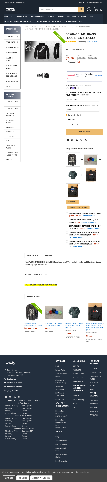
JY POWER (94, 415)
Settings (9, 477)
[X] (81, 140)
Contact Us (59, 399)
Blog (57, 437)
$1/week (98, 75)
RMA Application (37, 16)
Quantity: (70, 120)
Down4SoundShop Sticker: (82, 105)
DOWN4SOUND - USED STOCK (12, 153)
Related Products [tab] (34, 296)
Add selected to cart (78, 207)
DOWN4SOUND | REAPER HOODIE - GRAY (85, 213)
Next (102, 323)
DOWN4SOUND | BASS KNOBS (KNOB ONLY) (53, 324)
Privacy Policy (60, 370)
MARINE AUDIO (9, 59)
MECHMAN (10, 127)
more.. (92, 389)
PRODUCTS (10, 42)
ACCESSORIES (11, 53)
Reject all (23, 477)
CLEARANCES (21, 16)
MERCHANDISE (12, 81)
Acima (75, 403)
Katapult (76, 396)
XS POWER (10, 132)
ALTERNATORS (11, 47)
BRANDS (9, 37)
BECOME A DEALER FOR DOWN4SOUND (61, 413)
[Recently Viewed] (89, 9)
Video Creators (61, 441)
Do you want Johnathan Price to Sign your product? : (83, 94)
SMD (8, 141)
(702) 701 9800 (12, 391)
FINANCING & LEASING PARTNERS (18, 22)
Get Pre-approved (72, 79)
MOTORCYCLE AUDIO (11, 67)
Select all (72, 202)
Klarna (75, 407)
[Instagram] (19, 397)
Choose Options (89, 216)
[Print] (77, 140)
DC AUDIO (10, 136)
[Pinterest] (86, 140)
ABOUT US (8, 16)
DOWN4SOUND (12, 109)
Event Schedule (61, 444)
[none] (43, 51)
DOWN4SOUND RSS (74, 22)
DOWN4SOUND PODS (12, 103)
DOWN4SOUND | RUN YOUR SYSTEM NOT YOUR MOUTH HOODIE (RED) (94, 326)
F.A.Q (57, 366)
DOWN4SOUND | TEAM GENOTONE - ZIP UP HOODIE (74, 325)
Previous (25, 323)
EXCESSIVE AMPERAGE (10, 114)
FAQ (91, 16)
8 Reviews (47, 255)
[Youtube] (10, 397)
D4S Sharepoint (61, 461)
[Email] (72, 140)
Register (99, 2)
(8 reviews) (82, 42)
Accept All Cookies (41, 477)
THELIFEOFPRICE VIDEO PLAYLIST (48, 22)
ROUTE (51, 16)
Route (8, 87)
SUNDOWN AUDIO (10, 121)
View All (9, 159)
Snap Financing (78, 400)
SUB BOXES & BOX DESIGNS (11, 75)
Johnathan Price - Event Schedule (72, 16)
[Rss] (15, 397)
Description (32, 255)
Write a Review (92, 42)
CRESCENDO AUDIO (10, 146)
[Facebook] (68, 140)
